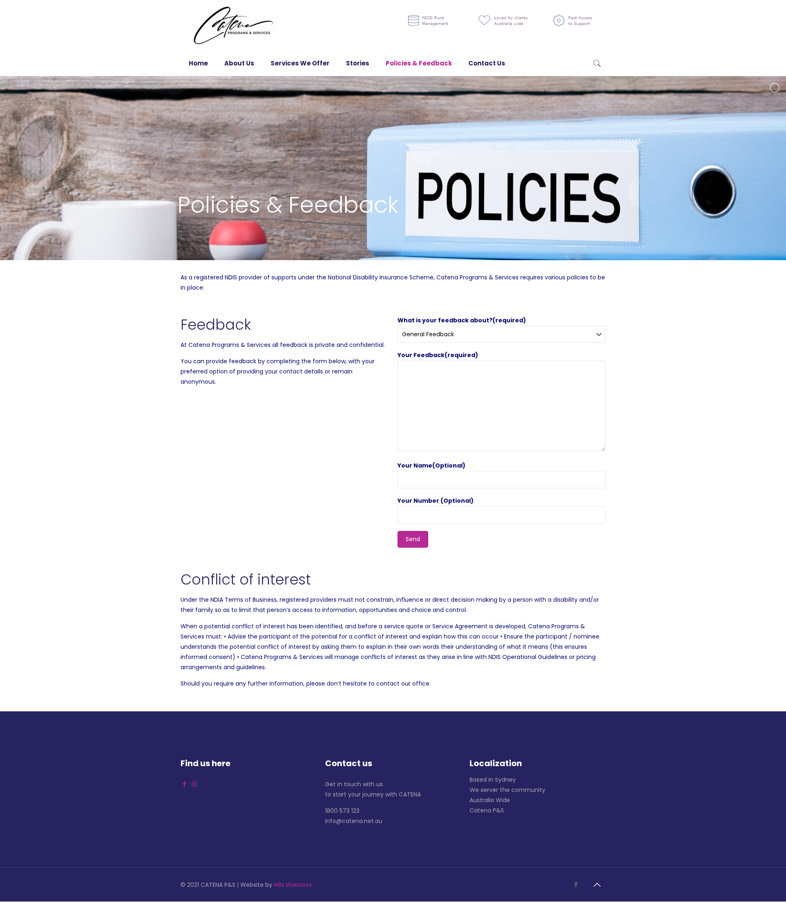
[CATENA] (234, 25)
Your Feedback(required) (438, 355)
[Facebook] (575, 884)
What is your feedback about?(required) (462, 320)
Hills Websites (293, 885)
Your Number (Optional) (436, 501)
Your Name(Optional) (431, 465)
